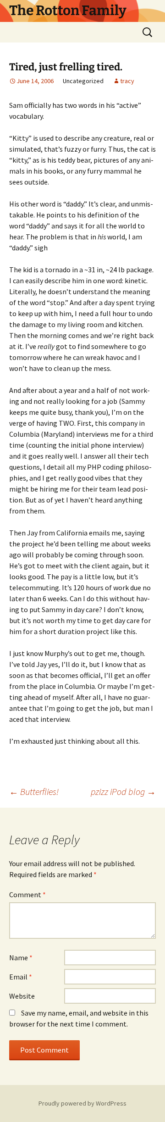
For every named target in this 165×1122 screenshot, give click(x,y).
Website (22, 995)
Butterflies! (34, 791)
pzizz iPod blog (123, 791)
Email (20, 976)
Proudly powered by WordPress (82, 1103)
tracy (127, 81)
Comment (27, 894)
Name (21, 957)
